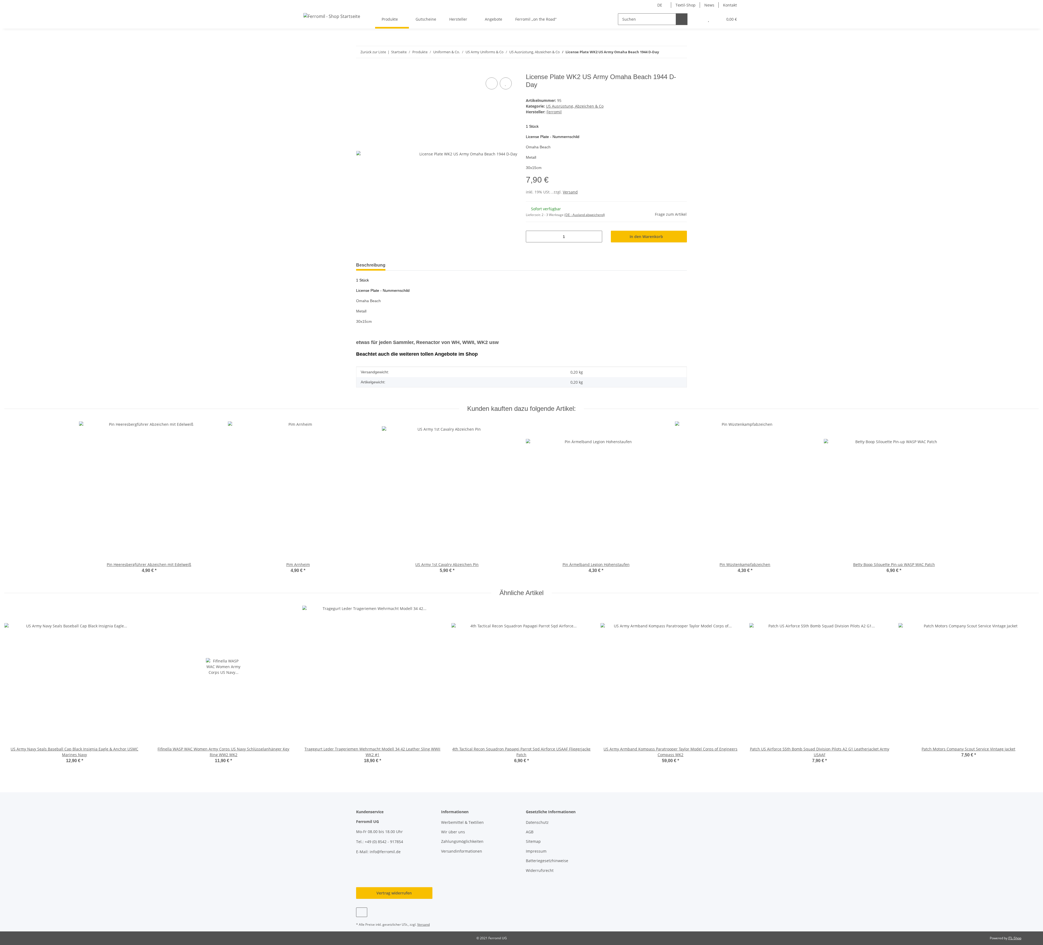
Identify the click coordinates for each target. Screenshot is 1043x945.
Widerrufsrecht (540, 870)
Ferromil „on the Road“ (536, 19)
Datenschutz (537, 822)
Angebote (493, 19)
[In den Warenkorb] (360, 70)
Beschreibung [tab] (370, 265)
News (709, 5)
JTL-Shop (1014, 938)
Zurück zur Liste (373, 51)
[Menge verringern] (532, 236)
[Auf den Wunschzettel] (506, 83)
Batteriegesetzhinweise (547, 860)
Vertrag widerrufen (394, 893)
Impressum (536, 851)
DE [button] (659, 5)
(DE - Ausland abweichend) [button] (584, 214)
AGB (529, 831)
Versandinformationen (461, 851)
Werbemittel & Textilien (462, 822)
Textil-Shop (686, 5)
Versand (570, 192)
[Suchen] (681, 19)
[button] (697, 19)
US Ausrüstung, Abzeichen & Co (575, 106)
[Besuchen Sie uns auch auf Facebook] (361, 912)
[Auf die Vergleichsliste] (492, 83)
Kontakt (730, 5)
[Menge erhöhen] (596, 236)
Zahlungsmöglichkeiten (462, 841)
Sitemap (533, 841)
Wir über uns (453, 831)
